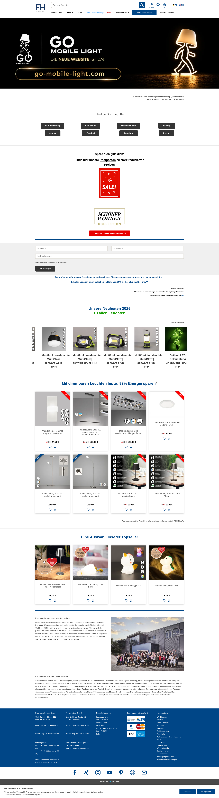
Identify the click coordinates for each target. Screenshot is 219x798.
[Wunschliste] (158, 6)
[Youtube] (109, 773)
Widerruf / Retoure (167, 13)
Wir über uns (162, 717)
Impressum (161, 742)
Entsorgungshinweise (165, 757)
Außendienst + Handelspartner (169, 737)
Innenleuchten (102, 717)
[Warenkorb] (164, 6)
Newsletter (161, 734)
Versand (160, 725)
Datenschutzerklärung (12, 794)
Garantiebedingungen (166, 754)
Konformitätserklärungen (167, 759)
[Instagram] (98, 773)
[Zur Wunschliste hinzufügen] (50, 447)
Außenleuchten (102, 720)
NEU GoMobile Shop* (95, 13)
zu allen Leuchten (109, 313)
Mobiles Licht (56, 13)
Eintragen (47, 269)
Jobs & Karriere (163, 723)
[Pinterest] (121, 773)
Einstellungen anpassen (32, 794)
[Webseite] (132, 773)
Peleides (115, 782)
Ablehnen (187, 792)
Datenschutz (162, 745)
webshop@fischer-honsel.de (46, 725)
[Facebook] (74, 773)
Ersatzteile (100, 725)
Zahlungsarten (163, 731)
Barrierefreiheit (163, 751)
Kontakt (160, 720)
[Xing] (86, 773)
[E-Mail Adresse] (144, 773)
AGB (159, 740)
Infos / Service (121, 13)
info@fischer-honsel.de (79, 748)
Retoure (160, 728)
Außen (79, 13)
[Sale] (109, 183)
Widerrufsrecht (163, 748)
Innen (69, 13)
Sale (109, 13)
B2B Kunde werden (144, 13)
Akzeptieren (206, 792)
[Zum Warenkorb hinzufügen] (54, 447)
